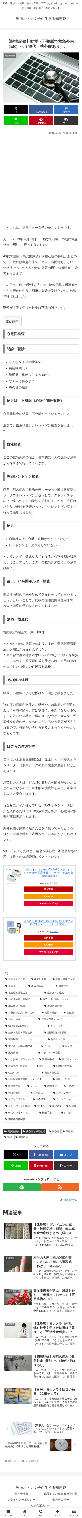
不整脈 (69, 1131)
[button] (66, 120)
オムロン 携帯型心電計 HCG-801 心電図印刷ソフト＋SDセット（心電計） (48, 923)
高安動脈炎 (14, 1131)
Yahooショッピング (48, 903)
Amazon (48, 896)
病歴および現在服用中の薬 (60, 1493)
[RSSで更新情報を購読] (60, 1187)
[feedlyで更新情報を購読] (22, 1187)
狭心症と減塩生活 (35, 1131)
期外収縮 (23, 1137)
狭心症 (55, 1131)
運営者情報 (21, 1493)
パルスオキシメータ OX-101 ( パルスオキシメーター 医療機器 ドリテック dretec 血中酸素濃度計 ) (48, 872)
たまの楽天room (41, 1505)
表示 (16, 321)
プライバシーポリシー (21, 1499)
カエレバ (54, 931)
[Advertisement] (41, 178)
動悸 (9, 1137)
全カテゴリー (60, 1499)
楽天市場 (48, 937)
